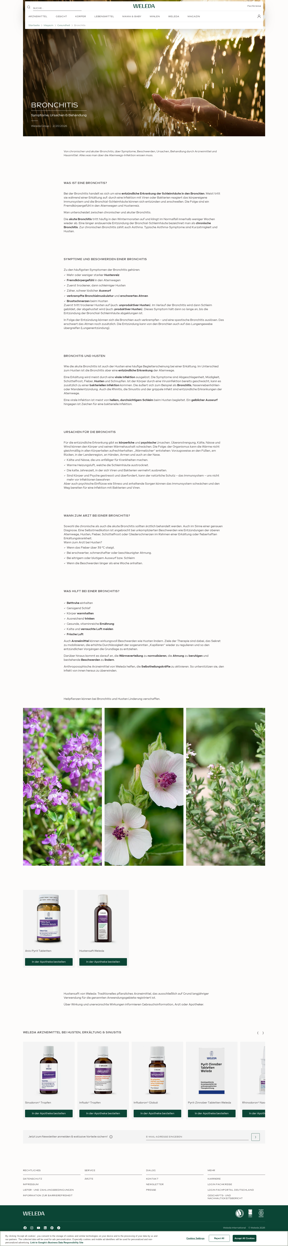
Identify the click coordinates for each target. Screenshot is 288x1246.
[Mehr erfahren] (240, 1213)
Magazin (48, 25)
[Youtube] (38, 1228)
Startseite (34, 25)
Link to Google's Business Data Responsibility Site (56, 1242)
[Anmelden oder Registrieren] (259, 16)
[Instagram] (32, 1228)
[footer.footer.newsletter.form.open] (255, 1137)
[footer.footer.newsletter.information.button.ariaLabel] (111, 1137)
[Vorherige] (258, 1033)
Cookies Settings (195, 1238)
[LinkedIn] (45, 1228)
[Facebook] (25, 1228)
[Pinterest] (52, 1228)
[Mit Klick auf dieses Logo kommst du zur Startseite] (144, 6)
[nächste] (263, 1033)
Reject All (219, 1238)
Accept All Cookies (245, 1238)
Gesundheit (63, 25)
